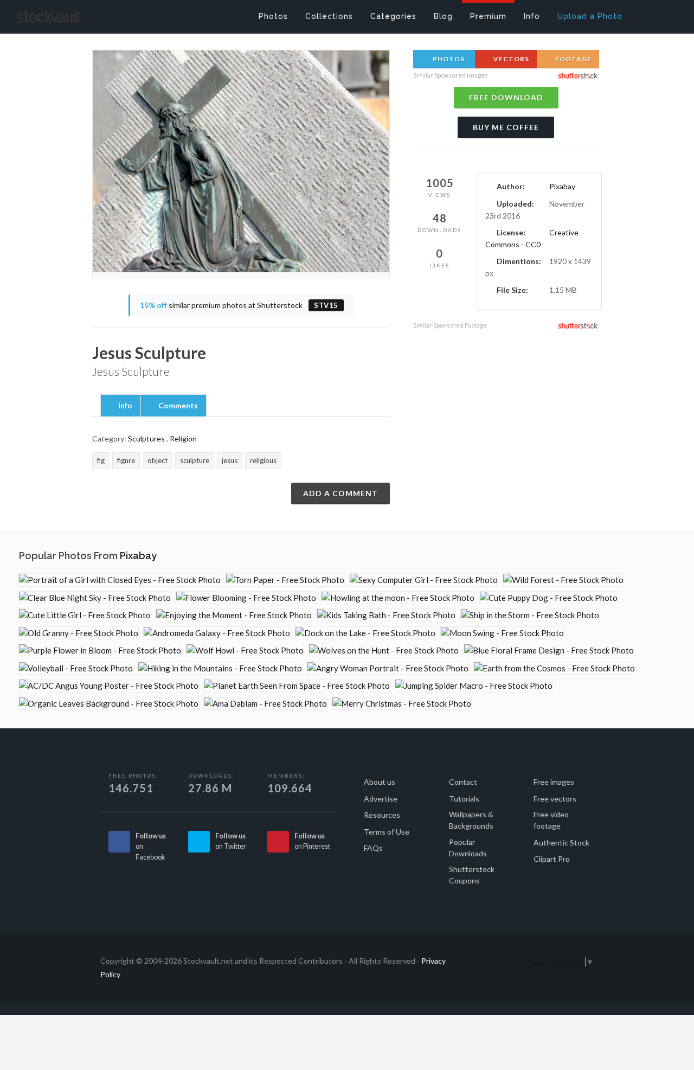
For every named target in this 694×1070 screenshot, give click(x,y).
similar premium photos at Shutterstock (239, 305)
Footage (573, 59)
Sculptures (146, 438)
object (157, 460)
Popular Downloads (468, 847)
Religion (183, 438)
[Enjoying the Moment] (234, 615)
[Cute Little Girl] (85, 615)
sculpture (194, 460)
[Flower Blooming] (246, 598)
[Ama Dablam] (265, 703)
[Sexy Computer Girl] (424, 580)
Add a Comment (340, 493)
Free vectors (555, 798)
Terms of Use (386, 831)
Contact (463, 781)
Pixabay (562, 186)
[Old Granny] (78, 633)
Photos (448, 59)
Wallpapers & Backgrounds (471, 820)
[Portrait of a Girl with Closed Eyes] (120, 580)
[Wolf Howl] (245, 650)
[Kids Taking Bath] (386, 615)
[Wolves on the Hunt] (384, 650)
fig (101, 460)
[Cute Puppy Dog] (549, 598)
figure (126, 460)
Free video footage (551, 820)
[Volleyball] (76, 668)
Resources (382, 814)
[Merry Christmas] (401, 703)
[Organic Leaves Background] (108, 703)
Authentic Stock (561, 842)
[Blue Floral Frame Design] (549, 650)
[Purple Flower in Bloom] (100, 650)
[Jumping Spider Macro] (473, 686)
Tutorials (464, 798)
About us (379, 781)
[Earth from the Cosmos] (554, 668)
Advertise (380, 798)
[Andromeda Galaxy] (217, 633)
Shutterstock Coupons (471, 874)
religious (263, 460)
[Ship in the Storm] (530, 615)
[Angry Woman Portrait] (387, 668)
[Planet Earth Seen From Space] (297, 686)
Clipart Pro (552, 858)
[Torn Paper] (285, 580)
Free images (554, 781)
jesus (229, 460)
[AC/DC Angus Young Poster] (108, 686)
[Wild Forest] (563, 580)
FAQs (373, 848)
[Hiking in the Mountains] (220, 668)
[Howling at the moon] (398, 598)
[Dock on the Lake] (365, 633)
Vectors (510, 59)
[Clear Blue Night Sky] (95, 598)
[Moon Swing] (502, 633)
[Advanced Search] (659, 13)
